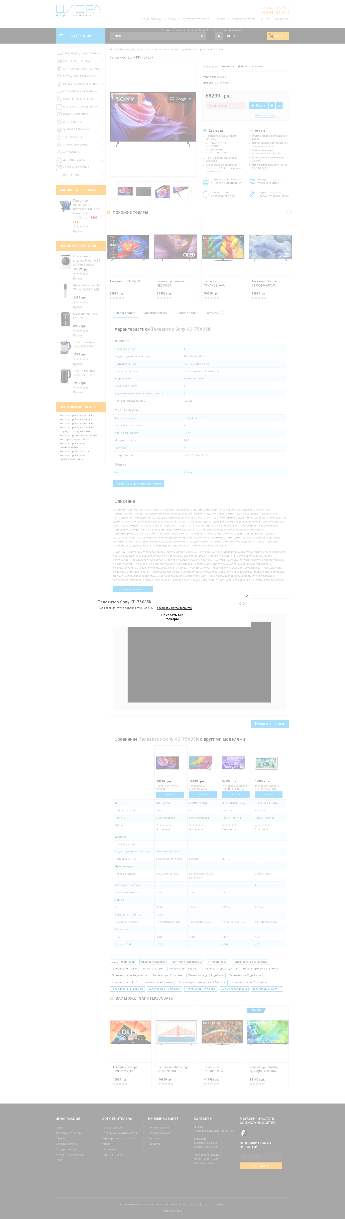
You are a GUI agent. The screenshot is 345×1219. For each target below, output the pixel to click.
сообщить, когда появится (174, 607)
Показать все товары (172, 617)
